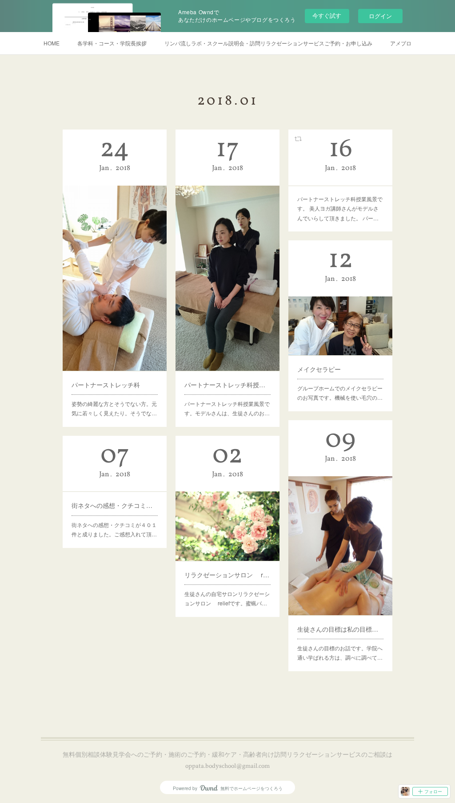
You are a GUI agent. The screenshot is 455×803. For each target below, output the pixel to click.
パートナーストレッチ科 (106, 384)
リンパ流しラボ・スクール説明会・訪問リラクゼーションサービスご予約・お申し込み (268, 43)
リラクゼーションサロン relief (227, 574)
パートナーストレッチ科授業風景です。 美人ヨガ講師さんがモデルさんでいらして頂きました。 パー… (340, 208)
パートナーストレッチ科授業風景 (227, 384)
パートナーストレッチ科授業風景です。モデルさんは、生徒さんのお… (227, 408)
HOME (52, 43)
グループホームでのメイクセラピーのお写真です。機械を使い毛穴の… (340, 393)
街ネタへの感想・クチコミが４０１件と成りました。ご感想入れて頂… (114, 529)
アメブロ (400, 43)
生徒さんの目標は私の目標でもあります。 (340, 629)
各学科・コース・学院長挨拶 (112, 43)
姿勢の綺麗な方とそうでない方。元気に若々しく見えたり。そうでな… (114, 408)
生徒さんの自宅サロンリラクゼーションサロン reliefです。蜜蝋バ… (227, 598)
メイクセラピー (319, 369)
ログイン (380, 16)
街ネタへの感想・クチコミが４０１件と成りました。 (115, 505)
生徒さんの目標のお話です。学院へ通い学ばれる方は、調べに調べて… (340, 652)
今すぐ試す (326, 15)
